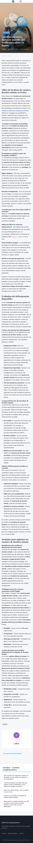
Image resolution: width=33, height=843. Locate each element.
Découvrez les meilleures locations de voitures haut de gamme (15, 796)
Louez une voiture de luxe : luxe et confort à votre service (16, 791)
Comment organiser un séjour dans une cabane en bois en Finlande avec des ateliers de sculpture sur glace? (15, 784)
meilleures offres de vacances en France (15, 110)
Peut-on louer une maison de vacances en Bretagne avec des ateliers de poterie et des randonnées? (16, 777)
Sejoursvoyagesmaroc (11, 822)
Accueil (4, 55)
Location (6, 32)
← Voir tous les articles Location (11, 753)
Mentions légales (12, 833)
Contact (21, 833)
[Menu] (20, 1)
